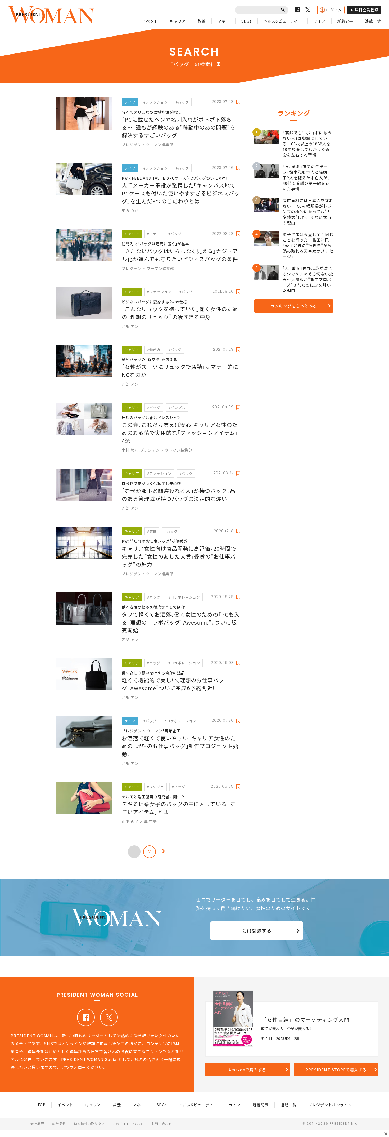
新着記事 (345, 21)
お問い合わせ (161, 1123)
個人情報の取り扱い (89, 1123)
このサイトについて (127, 1123)
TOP (41, 1104)
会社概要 (37, 1123)
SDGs (246, 21)
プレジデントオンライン (330, 1104)
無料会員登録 (366, 9)
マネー (223, 21)
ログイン (334, 9)
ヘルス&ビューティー (283, 21)
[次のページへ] (163, 851)
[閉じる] (386, 1134)
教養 (202, 21)
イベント (150, 21)
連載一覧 (373, 21)
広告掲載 (59, 1123)
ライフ (319, 21)
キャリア (178, 21)
